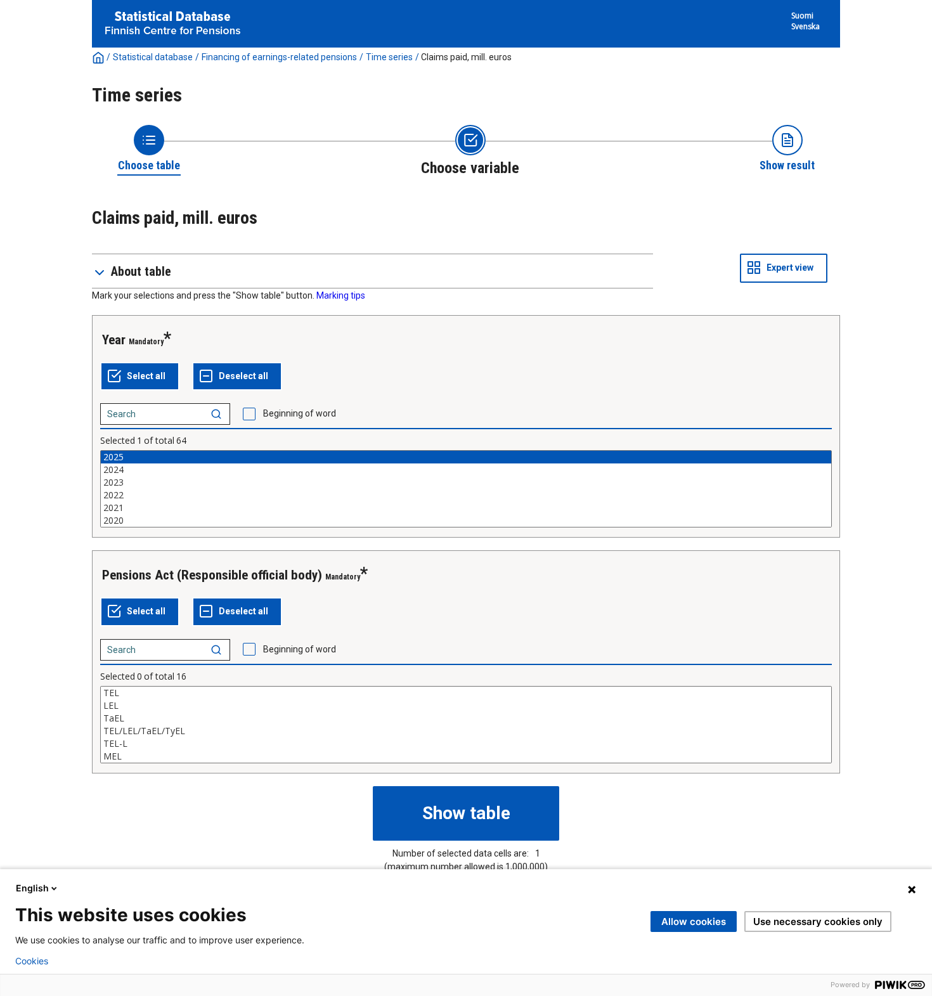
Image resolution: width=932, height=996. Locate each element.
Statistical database (153, 57)
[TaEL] (466, 718)
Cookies (31, 961)
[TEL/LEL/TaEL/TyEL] (466, 731)
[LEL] (466, 705)
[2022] (466, 495)
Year (114, 339)
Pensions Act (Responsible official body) (212, 575)
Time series (389, 57)
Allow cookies (693, 921)
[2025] (466, 457)
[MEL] (466, 756)
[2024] (466, 469)
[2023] (466, 482)
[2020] (466, 520)
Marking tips (340, 295)
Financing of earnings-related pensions (279, 57)
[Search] (216, 414)
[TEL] (466, 693)
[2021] (466, 507)
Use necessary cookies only (818, 921)
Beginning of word (299, 413)
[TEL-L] (466, 743)
